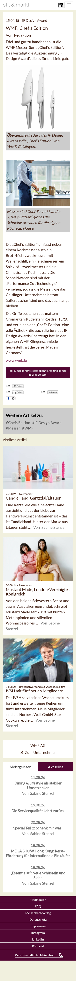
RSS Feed (38, 946)
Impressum (38, 926)
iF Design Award (48, 422)
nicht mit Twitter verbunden (43, 392)
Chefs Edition (18, 422)
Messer (13, 428)
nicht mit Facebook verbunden (8, 386)
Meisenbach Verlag (38, 913)
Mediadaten (38, 899)
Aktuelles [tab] (55, 767)
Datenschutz (38, 919)
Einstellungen (13, 398)
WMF (29, 428)
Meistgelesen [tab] (20, 767)
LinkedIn (38, 939)
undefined (8, 392)
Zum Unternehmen (41, 752)
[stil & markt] (16, 4)
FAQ (38, 906)
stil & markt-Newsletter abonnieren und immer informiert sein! (38, 372)
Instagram (38, 932)
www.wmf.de (16, 360)
